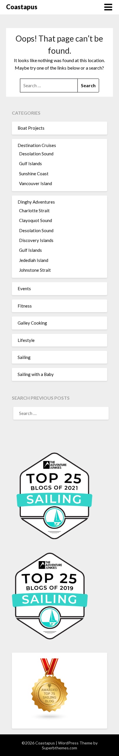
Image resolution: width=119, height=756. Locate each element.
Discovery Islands (36, 240)
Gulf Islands (30, 163)
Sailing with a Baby (36, 374)
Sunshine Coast (34, 173)
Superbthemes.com (59, 747)
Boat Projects (31, 128)
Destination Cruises (37, 145)
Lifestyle (26, 340)
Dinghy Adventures (36, 201)
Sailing (24, 357)
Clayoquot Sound (35, 220)
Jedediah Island (33, 260)
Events (24, 288)
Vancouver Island (35, 183)
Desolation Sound (36, 153)
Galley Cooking (32, 322)
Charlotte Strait (34, 210)
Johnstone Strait (35, 270)
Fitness (25, 305)
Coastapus (21, 7)
